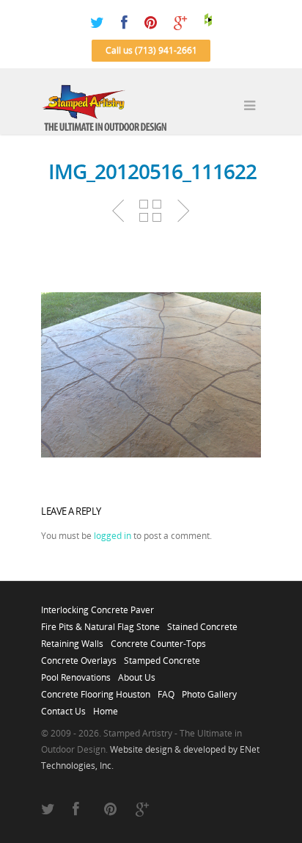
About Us (136, 673)
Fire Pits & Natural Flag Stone (100, 623)
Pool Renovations (76, 673)
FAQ (166, 690)
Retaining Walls (72, 639)
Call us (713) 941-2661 (151, 50)
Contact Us (63, 707)
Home (105, 707)
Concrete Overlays (79, 656)
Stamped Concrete (162, 656)
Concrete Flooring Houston (95, 690)
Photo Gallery (209, 690)
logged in (112, 535)
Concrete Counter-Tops (158, 639)
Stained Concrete (202, 623)
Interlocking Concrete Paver (97, 606)
